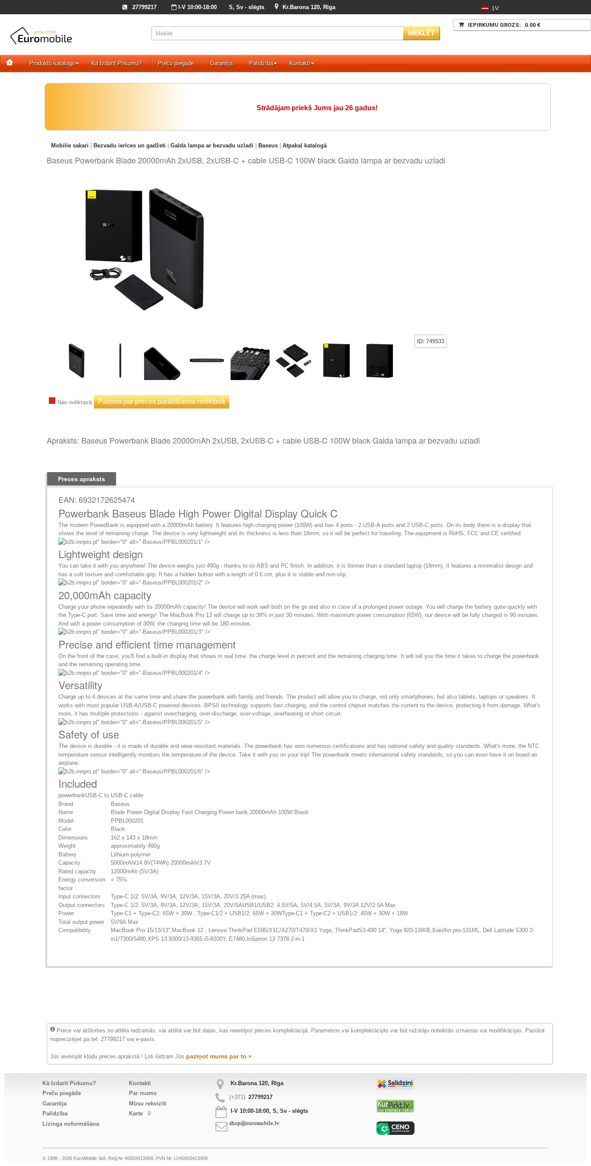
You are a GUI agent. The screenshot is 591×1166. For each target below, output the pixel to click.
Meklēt (421, 33)
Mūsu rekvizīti (148, 1103)
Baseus (268, 145)
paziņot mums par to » (219, 1056)
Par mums (143, 1093)
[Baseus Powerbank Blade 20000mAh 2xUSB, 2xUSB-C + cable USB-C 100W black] (146, 183)
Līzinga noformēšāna (70, 1124)
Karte (137, 1113)
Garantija (221, 63)
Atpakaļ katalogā (305, 145)
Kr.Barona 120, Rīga (309, 7)
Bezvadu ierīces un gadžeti (129, 145)
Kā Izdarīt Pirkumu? (116, 63)
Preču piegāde (176, 63)
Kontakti (299, 63)
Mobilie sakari (70, 145)
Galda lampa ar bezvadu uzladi (212, 145)
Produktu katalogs (52, 63)
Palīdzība (261, 63)
